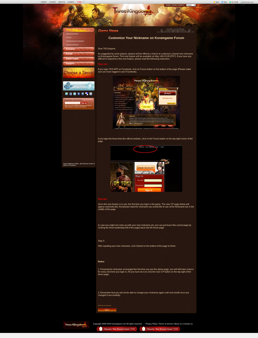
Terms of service (166, 324)
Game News (72, 30)
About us (178, 324)
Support (70, 63)
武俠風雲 (52, 2)
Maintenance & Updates (75, 41)
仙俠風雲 (71, 2)
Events (68, 37)
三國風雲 (43, 2)
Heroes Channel (72, 45)
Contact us (188, 324)
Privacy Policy (151, 324)
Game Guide (72, 59)
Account (70, 49)
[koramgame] (9, 2)
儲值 (217, 2)
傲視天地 (61, 2)
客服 (225, 2)
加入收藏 (235, 2)
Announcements (72, 34)
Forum (69, 54)
